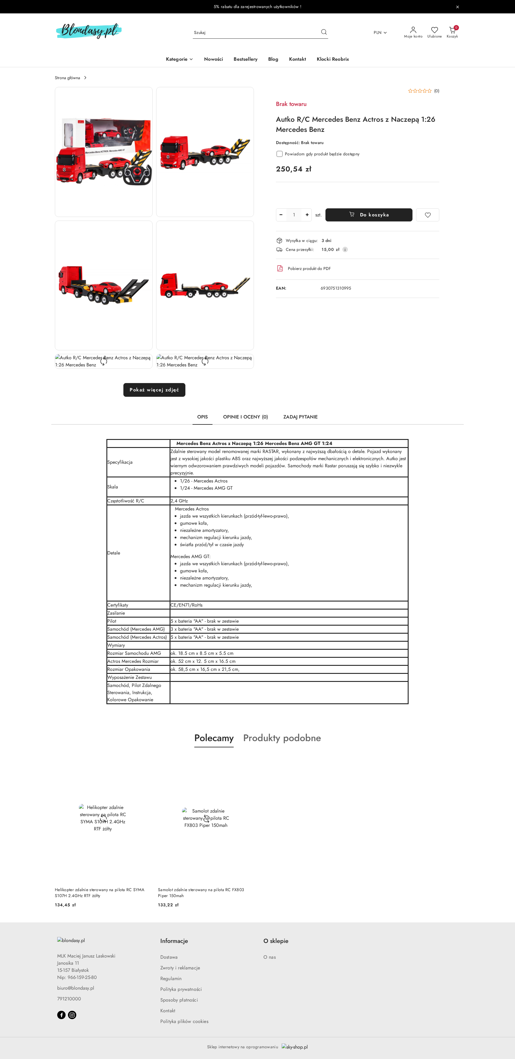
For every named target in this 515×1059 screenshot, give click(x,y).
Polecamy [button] (214, 738)
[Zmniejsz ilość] (280, 215)
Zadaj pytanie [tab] (300, 416)
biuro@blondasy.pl (75, 988)
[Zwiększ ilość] (307, 215)
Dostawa (169, 957)
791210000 (69, 998)
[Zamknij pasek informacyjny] (457, 7)
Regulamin (171, 978)
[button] (104, 152)
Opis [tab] (202, 416)
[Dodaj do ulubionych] (427, 214)
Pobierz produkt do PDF (309, 268)
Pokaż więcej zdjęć (154, 389)
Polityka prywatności (181, 989)
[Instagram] (72, 1015)
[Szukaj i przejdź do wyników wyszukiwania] (324, 32)
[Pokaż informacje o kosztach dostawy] (345, 249)
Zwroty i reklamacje (180, 967)
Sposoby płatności (179, 999)
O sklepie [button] (275, 941)
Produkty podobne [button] (282, 738)
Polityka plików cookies (184, 1021)
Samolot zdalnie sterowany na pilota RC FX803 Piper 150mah (201, 893)
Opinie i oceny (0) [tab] (245, 416)
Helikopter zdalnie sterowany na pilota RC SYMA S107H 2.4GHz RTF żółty (99, 893)
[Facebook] (61, 1015)
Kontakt (167, 1010)
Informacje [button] (174, 941)
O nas (269, 957)
